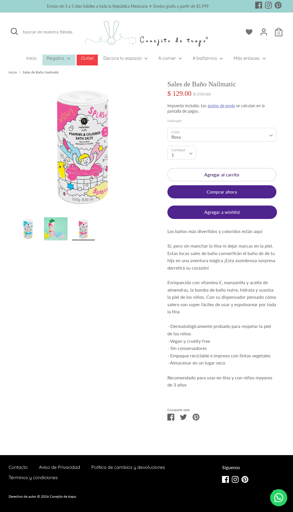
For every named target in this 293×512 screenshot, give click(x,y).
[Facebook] (258, 4)
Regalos (56, 58)
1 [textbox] (172, 155)
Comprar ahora (222, 191)
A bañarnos (205, 58)
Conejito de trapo (63, 496)
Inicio (31, 58)
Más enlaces (247, 58)
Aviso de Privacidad (59, 467)
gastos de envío (221, 105)
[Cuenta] (264, 30)
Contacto (18, 467)
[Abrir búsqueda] (14, 31)
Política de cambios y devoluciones (128, 467)
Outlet (87, 58)
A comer (167, 58)
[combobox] (221, 135)
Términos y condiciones (33, 477)
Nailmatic (174, 121)
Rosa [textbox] (176, 137)
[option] (83, 148)
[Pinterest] (278, 4)
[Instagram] (268, 4)
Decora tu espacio (123, 58)
